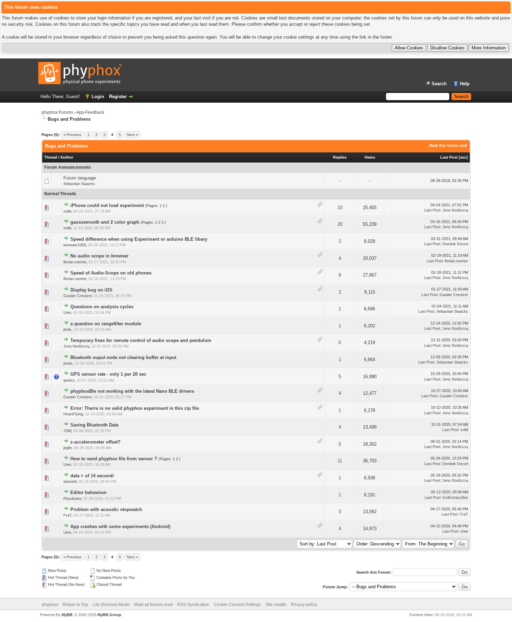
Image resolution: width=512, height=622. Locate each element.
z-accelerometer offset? (95, 442)
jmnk (67, 329)
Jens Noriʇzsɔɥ (455, 210)
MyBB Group (109, 615)
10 (340, 207)
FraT (67, 515)
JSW (67, 431)
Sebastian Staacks (79, 184)
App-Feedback (90, 112)
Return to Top (75, 604)
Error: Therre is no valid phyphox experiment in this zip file (134, 408)
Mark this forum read (448, 145)
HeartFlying (73, 414)
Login (98, 96)
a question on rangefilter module (105, 323)
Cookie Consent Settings (237, 604)
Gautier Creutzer (77, 296)
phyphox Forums (57, 112)
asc (463, 157)
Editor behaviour (88, 492)
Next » (132, 135)
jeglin (67, 448)
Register (118, 96)
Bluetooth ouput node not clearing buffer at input (123, 357)
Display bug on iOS (91, 290)
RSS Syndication (193, 604)
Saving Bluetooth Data (94, 425)
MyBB (67, 615)
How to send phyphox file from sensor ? (113, 458)
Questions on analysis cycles (101, 306)
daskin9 (70, 481)
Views (369, 157)
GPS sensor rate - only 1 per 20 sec (108, 374)
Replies (340, 157)
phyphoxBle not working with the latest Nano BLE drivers (132, 391)
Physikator (72, 498)
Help (465, 83)
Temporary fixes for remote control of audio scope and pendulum (140, 340)
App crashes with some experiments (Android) (120, 526)
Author (66, 157)
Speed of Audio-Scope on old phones (111, 273)
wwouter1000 (74, 245)
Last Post (449, 157)
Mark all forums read (153, 604)
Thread (50, 157)
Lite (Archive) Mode (111, 604)
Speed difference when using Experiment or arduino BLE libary (138, 239)
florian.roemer (74, 262)
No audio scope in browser (99, 255)
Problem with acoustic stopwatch (106, 509)
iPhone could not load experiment (107, 205)
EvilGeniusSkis (455, 497)
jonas (67, 363)
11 (340, 460)
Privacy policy (304, 604)
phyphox (50, 604)
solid (67, 211)
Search (439, 83)
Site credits (275, 604)
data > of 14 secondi (92, 475)
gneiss (69, 380)
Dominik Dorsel (455, 244)
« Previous (72, 135)
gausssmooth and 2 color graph (104, 222)
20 (340, 224)
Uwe (67, 312)
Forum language (79, 178)
